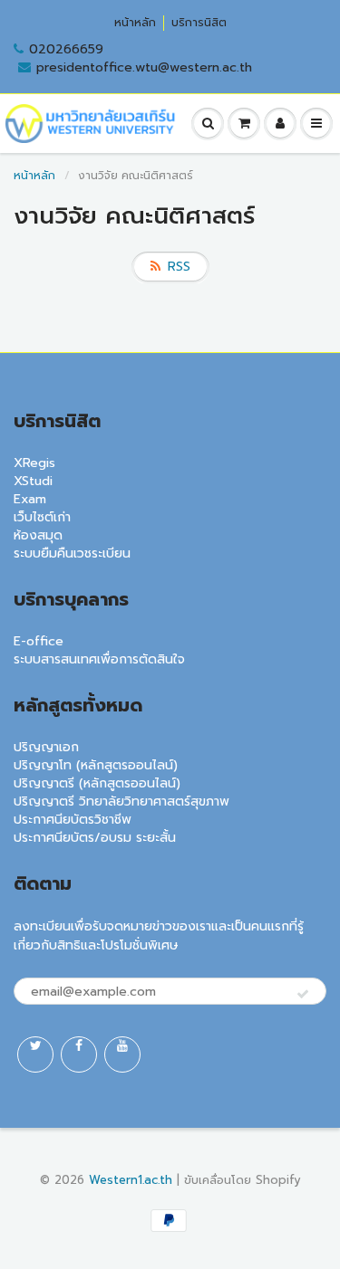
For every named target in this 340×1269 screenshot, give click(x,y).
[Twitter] (35, 1054)
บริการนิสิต (199, 23)
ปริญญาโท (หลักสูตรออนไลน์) (96, 765)
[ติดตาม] (303, 995)
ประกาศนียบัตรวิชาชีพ (72, 819)
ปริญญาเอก (46, 747)
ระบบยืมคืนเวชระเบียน (72, 553)
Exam (30, 499)
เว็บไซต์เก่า (42, 517)
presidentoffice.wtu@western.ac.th (144, 68)
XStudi (33, 481)
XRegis (34, 462)
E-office (38, 641)
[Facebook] (79, 1054)
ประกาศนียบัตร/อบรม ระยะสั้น (95, 837)
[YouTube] (122, 1054)
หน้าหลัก (135, 23)
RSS (179, 266)
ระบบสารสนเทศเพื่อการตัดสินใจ (99, 659)
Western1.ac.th (130, 1179)
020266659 (66, 50)
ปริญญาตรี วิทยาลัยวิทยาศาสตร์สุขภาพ (121, 801)
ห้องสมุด (38, 535)
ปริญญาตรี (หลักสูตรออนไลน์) (97, 783)
